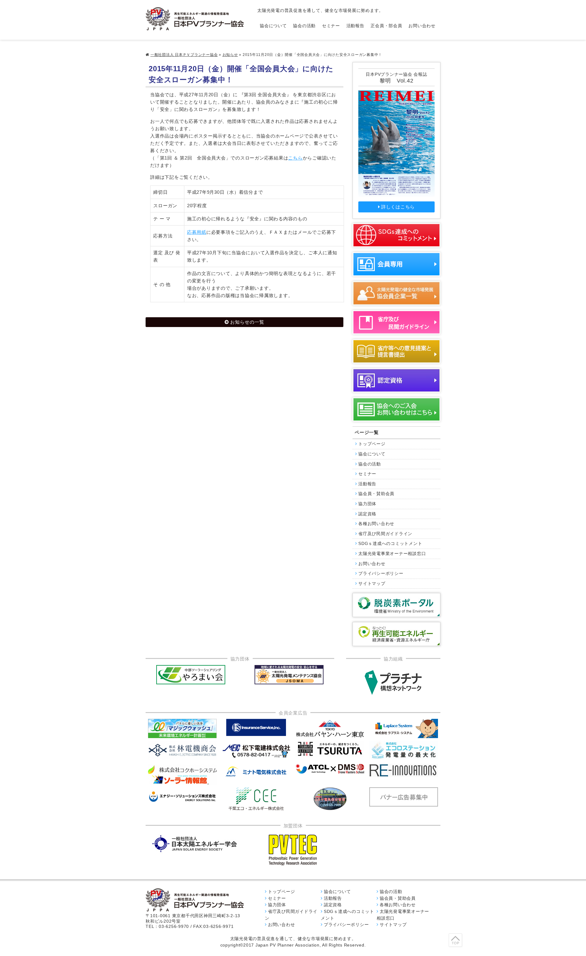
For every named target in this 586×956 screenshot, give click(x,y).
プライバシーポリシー (380, 573)
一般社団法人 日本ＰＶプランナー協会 (184, 55)
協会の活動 (304, 26)
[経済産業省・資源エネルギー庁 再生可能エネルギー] (396, 634)
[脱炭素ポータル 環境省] (396, 605)
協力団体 (367, 504)
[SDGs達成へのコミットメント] (396, 235)
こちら (295, 157)
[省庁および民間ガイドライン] (396, 322)
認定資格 (367, 514)
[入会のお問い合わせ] (396, 409)
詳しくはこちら (398, 206)
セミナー (331, 26)
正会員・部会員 (386, 26)
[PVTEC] (293, 850)
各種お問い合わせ (376, 523)
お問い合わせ (422, 26)
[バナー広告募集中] (256, 751)
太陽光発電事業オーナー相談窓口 (392, 553)
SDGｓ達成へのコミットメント (390, 543)
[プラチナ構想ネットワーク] (393, 682)
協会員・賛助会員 (376, 493)
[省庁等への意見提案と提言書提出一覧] (396, 351)
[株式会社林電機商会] (182, 750)
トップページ (371, 444)
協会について (273, 26)
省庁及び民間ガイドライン (385, 533)
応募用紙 (196, 232)
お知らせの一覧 (247, 322)
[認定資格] (396, 380)
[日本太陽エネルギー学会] (194, 844)
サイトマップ (371, 583)
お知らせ (230, 55)
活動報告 (355, 26)
